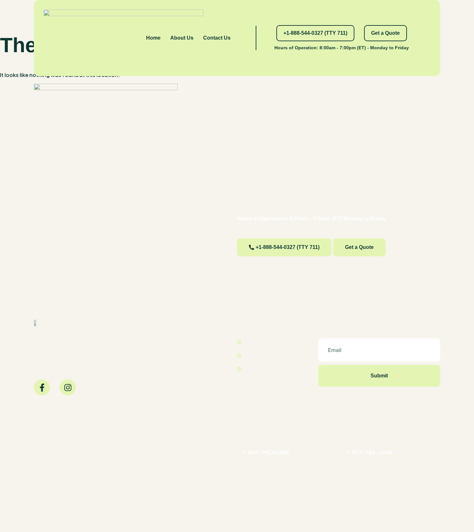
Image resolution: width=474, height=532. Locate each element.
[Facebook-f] (42, 387)
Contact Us (217, 38)
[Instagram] (68, 387)
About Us (181, 38)
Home (153, 38)
